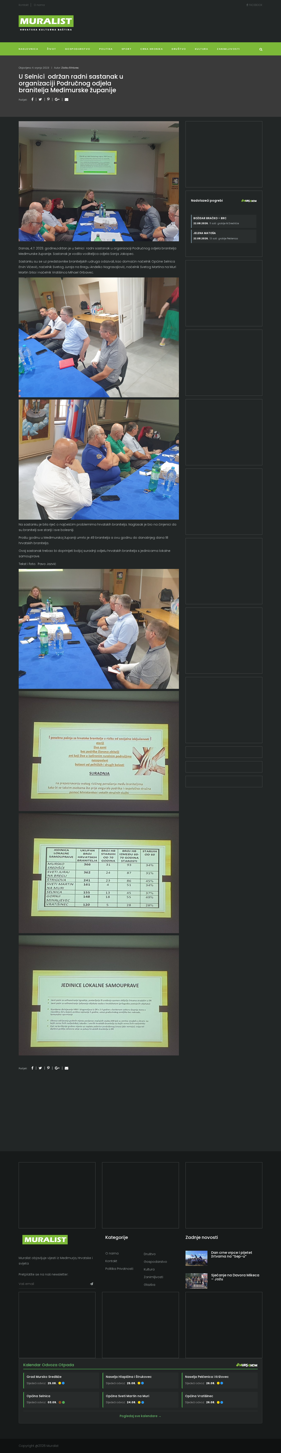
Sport (127, 49)
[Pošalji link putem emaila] (66, 99)
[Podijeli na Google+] (57, 99)
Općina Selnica (38, 1396)
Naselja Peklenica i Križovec (207, 1377)
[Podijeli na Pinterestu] (48, 99)
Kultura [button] (201, 49)
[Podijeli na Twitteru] (40, 99)
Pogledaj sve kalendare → (140, 1416)
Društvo (179, 49)
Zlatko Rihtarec (70, 67)
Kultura (149, 1269)
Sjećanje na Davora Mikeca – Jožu (235, 1277)
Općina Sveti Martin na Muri (127, 1396)
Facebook (255, 5)
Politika (106, 49)
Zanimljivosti (228, 49)
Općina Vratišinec (199, 1396)
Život (51, 49)
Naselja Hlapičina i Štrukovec (129, 1377)
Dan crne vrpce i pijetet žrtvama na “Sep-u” (231, 1254)
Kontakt (24, 5)
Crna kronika (151, 49)
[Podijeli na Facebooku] (32, 99)
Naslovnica (28, 49)
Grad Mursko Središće (44, 1377)
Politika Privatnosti (119, 1268)
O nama (39, 5)
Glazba (149, 1284)
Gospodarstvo (77, 49)
